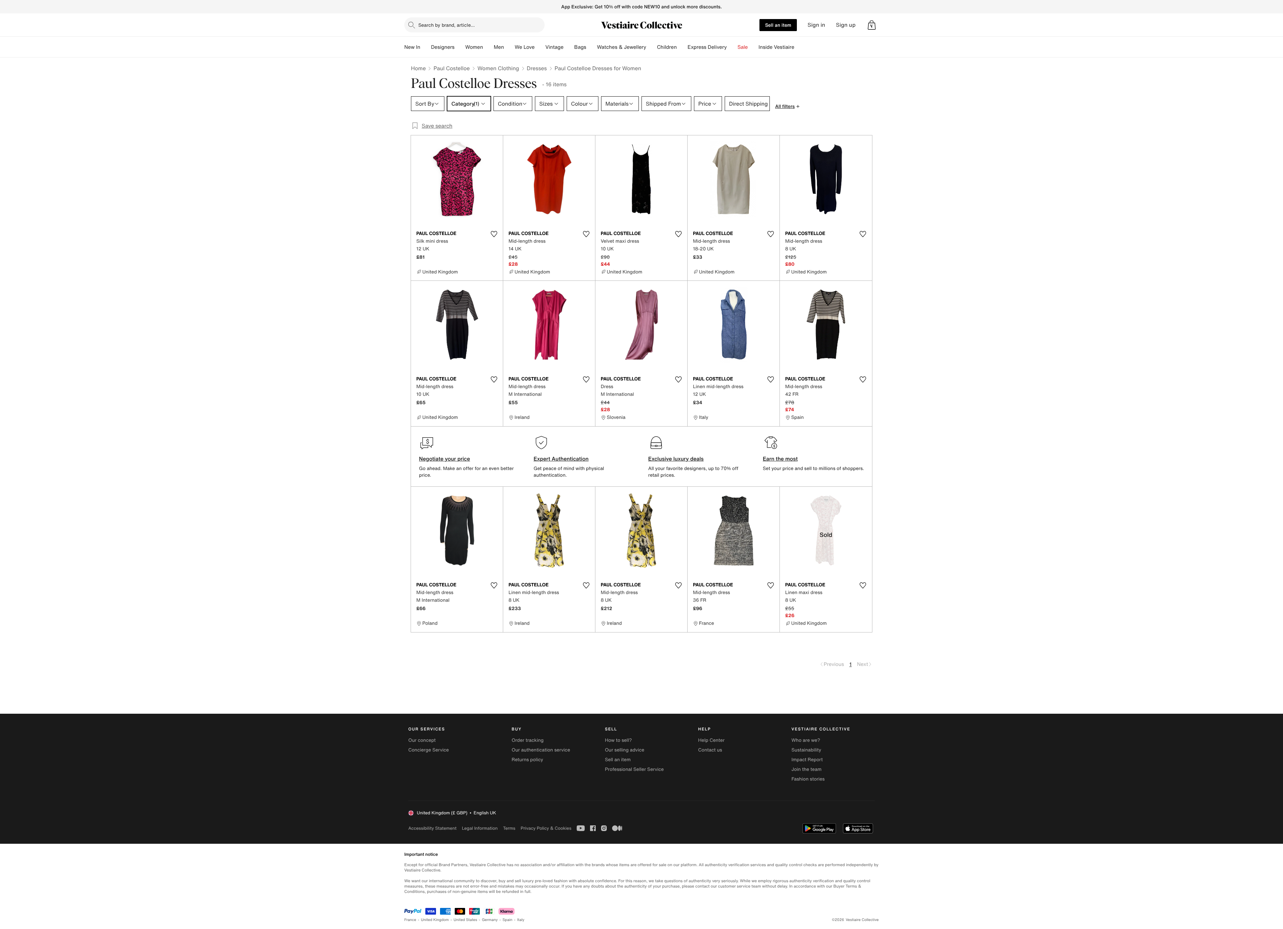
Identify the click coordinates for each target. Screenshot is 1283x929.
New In (412, 47)
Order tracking (528, 740)
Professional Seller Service (634, 769)
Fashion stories (808, 779)
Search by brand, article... (446, 24)
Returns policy (527, 759)
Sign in (816, 24)
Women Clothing (498, 68)
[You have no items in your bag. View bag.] (871, 25)
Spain (508, 919)
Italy (521, 919)
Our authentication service (541, 749)
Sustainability (806, 749)
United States (465, 919)
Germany (490, 919)
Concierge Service (428, 749)
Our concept (422, 740)
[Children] (682, 47)
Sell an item (778, 24)
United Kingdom (435, 919)
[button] (871, 25)
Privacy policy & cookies (546, 828)
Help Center (711, 740)
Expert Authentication (561, 459)
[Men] (509, 47)
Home (418, 68)
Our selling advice (624, 749)
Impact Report (807, 759)
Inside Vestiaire (776, 47)
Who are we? (806, 740)
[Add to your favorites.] (494, 234)
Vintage (554, 47)
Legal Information (479, 828)
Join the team (807, 769)
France (410, 919)
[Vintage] (569, 47)
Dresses (537, 68)
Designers (443, 47)
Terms (509, 828)
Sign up (846, 24)
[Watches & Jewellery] (651, 47)
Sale (742, 47)
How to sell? (618, 740)
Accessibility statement (432, 828)
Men (499, 47)
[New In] (425, 47)
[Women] (488, 47)
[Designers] (459, 47)
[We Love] (540, 47)
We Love (525, 47)
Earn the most (780, 459)
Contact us (710, 749)
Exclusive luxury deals (676, 459)
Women (474, 47)
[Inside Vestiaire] (799, 47)
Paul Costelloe (451, 68)
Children (667, 47)
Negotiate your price (444, 459)
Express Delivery (707, 47)
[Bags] (591, 47)
